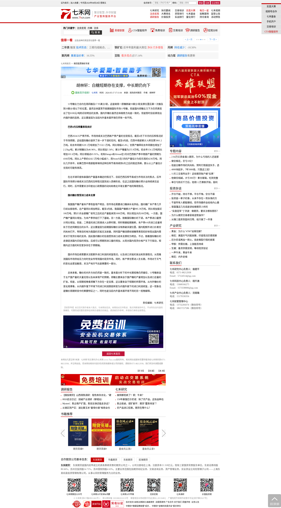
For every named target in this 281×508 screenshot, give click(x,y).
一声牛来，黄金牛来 (181, 252)
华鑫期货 (112, 460)
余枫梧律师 (160, 502)
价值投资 (165, 17)
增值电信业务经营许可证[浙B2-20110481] (148, 498)
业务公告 (195, 502)
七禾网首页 (66, 64)
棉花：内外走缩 (179, 257)
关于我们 (178, 502)
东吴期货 (97, 460)
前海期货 (143, 460)
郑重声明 (186, 502)
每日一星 (204, 10)
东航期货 (128, 460)
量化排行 (190, 17)
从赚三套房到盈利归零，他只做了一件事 (191, 219)
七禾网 (94, 93)
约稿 (90, 28)
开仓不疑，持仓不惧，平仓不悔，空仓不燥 (193, 194)
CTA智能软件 (140, 30)
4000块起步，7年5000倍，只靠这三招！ (191, 169)
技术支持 (130, 502)
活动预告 (215, 17)
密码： (175, 3)
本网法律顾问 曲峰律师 (144, 502)
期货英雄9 (78, 449)
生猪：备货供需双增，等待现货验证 (189, 248)
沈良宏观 (154, 14)
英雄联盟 (119, 30)
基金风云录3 (125, 449)
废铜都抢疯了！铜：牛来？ (130, 395)
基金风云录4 (148, 449)
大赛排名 (165, 14)
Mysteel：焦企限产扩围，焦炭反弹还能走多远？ (86, 403)
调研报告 (154, 17)
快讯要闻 (165, 10)
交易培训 (179, 10)
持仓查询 (204, 17)
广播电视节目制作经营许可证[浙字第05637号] (187, 498)
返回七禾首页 (113, 354)
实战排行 (179, 17)
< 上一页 (188, 39)
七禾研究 (154, 10)
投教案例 (204, 14)
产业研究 (175, 225)
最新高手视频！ (82, 92)
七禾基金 (190, 14)
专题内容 (175, 151)
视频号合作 (271, 11)
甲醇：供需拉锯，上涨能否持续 (187, 244)
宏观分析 (213, 30)
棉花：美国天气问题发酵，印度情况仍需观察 (194, 235)
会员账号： (148, 3)
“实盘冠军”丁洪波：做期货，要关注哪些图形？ (195, 211)
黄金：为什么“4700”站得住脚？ (187, 231)
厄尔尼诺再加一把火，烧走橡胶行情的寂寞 (193, 240)
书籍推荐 (67, 414)
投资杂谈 (175, 188)
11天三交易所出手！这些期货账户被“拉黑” (192, 174)
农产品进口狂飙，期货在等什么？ (134, 408)
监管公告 (215, 14)
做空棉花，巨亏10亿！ (182, 161)
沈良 (96, 28)
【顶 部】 (151, 371)
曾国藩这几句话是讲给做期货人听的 (189, 207)
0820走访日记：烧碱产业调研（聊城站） (82, 399)
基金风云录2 (101, 449)
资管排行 (179, 14)
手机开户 (271, 21)
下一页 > (213, 39)
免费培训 (160, 30)
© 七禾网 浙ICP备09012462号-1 (87, 498)
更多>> (217, 151)
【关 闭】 (161, 371)
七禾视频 (215, 10)
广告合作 (170, 502)
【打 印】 (141, 371)
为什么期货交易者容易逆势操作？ (188, 215)
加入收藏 (74, 3)
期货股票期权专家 (81, 64)
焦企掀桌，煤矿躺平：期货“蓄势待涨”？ (137, 403)
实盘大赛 (190, 10)
